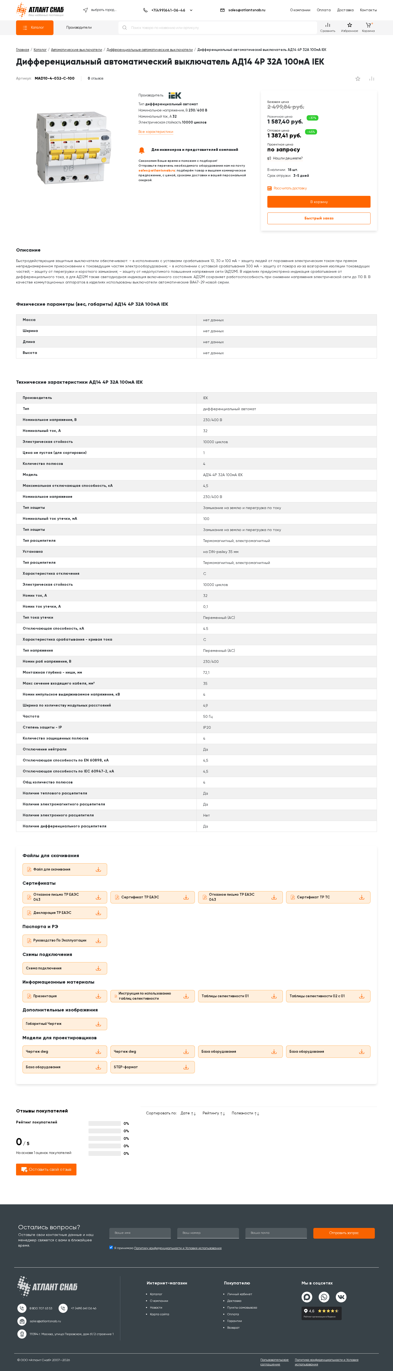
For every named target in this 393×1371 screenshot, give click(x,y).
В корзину (319, 202)
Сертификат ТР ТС (313, 897)
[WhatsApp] (324, 1295)
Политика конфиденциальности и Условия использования (327, 1362)
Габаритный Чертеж (43, 1024)
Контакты (368, 10)
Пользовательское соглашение (274, 1362)
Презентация (45, 996)
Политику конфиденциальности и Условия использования (178, 1248)
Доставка (345, 10)
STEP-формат (126, 1067)
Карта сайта (159, 1314)
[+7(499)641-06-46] (166, 10)
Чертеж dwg (37, 1051)
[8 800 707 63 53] (34, 1308)
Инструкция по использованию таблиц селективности (145, 995)
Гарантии (234, 1321)
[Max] (307, 1297)
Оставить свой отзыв (50, 1169)
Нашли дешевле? (288, 158)
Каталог (37, 27)
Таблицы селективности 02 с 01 (317, 996)
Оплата (324, 10)
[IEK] (175, 95)
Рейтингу (211, 1113)
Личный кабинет (239, 1294)
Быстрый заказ (319, 218)
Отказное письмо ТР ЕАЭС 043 (56, 897)
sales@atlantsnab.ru (246, 10)
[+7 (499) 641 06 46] (77, 1308)
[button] (344, 1233)
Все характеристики (155, 132)
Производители (79, 27)
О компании (300, 10)
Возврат (233, 1327)
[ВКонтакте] (341, 1295)
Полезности (242, 1113)
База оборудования (219, 1051)
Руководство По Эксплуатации (59, 940)
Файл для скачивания (51, 869)
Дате (185, 1113)
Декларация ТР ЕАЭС (52, 913)
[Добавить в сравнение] (357, 78)
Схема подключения (43, 968)
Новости (156, 1307)
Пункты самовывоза (242, 1307)
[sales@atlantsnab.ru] (39, 1321)
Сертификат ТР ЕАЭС (140, 897)
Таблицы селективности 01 (225, 996)
